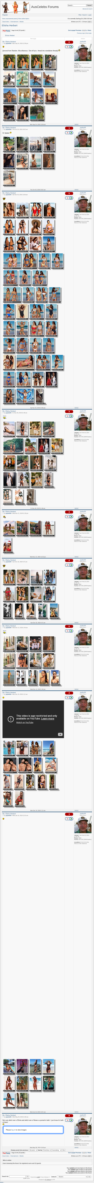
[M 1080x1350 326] (22, 150)
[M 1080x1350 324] (35, 534)
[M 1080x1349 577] (9, 667)
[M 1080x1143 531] (10, 771)
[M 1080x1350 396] (9, 435)
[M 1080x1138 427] (10, 102)
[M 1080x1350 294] (22, 233)
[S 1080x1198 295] (9, 486)
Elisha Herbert (9, 25)
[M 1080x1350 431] (37, 102)
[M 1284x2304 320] (48, 486)
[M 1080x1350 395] (9, 233)
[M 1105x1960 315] (37, 771)
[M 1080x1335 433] (24, 102)
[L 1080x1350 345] (22, 469)
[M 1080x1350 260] (57, 267)
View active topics (23, 18)
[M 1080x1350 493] (50, 68)
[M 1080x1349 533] (48, 167)
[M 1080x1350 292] (9, 600)
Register (5, 15)
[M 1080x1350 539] (35, 167)
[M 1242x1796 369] (44, 684)
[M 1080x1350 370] (49, 85)
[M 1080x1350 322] (44, 452)
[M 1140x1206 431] (25, 771)
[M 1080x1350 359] (23, 486)
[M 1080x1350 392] (9, 119)
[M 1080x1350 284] (37, 486)
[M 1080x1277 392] (23, 68)
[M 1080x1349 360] (9, 184)
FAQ (80, 15)
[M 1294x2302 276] (7, 551)
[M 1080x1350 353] (35, 1072)
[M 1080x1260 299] (23, 583)
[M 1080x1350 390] (22, 167)
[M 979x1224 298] (44, 267)
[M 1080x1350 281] (9, 334)
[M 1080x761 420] (13, 452)
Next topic (89, 33)
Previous (78, 30)
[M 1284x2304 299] (19, 503)
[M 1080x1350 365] (49, 600)
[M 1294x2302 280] (19, 617)
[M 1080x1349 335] (35, 1089)
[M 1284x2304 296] (30, 503)
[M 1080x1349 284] (9, 167)
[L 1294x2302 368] (7, 617)
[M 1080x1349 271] (22, 250)
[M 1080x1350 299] (55, 301)
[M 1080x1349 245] (9, 368)
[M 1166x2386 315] (39, 402)
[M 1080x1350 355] (9, 1072)
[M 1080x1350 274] (9, 351)
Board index (6, 21)
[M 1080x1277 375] (37, 68)
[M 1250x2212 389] (55, 684)
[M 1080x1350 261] (22, 351)
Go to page (71, 30)
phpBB (38, 1177)
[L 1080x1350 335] (48, 435)
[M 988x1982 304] (7, 788)
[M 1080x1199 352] (36, 469)
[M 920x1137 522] (48, 650)
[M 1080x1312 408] (22, 85)
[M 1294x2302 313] (30, 617)
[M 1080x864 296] (12, 301)
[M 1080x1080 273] (10, 284)
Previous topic (81, 33)
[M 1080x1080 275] (36, 318)
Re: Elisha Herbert (9, 42)
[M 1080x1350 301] (35, 250)
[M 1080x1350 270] (48, 233)
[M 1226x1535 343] (51, 771)
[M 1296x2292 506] (20, 684)
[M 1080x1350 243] (57, 368)
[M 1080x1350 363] (9, 402)
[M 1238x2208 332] (7, 805)
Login (89, 15)
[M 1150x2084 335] (41, 788)
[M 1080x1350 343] (36, 216)
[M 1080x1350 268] (28, 301)
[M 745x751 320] (37, 119)
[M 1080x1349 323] (49, 150)
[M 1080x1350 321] (9, 250)
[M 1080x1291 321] (49, 250)
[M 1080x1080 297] (29, 267)
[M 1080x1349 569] (35, 667)
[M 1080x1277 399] (9, 68)
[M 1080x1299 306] (9, 469)
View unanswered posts (9, 18)
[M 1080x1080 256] (43, 368)
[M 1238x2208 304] (19, 805)
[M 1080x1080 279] (23, 385)
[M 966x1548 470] (32, 684)
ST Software (48, 1179)
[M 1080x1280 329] (35, 150)
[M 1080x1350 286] (9, 216)
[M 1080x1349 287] (51, 318)
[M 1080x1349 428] (9, 684)
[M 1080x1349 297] (48, 1072)
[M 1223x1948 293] (18, 788)
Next (89, 30)
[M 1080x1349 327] (36, 600)
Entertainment (14, 21)
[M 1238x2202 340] (30, 788)
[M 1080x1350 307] (22, 1089)
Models (22, 21)
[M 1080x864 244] (25, 368)
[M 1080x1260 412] (51, 102)
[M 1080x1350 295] (49, 216)
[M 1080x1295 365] (9, 583)
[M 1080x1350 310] (35, 435)
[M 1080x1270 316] (22, 216)
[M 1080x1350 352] (35, 85)
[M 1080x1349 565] (48, 667)
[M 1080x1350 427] (30, 452)
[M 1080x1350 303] (51, 385)
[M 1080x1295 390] (22, 600)
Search (84, 15)
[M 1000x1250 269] (22, 334)
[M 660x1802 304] (52, 788)
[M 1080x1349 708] (9, 650)
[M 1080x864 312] (25, 402)
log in (13, 1130)
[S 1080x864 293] (12, 267)
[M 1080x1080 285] (39, 284)
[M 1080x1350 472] (35, 650)
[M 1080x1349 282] (36, 583)
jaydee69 (8, 43)
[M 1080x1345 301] (49, 583)
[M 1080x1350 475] (22, 667)
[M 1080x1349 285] (57, 452)
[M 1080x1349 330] (9, 1089)
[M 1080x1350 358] (9, 150)
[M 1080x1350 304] (9, 754)
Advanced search (87, 9)
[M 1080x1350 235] (48, 351)
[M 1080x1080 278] (36, 334)
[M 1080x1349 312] (50, 469)
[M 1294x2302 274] (42, 617)
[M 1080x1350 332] (48, 754)
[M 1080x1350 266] (9, 318)
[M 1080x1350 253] (41, 301)
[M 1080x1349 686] (22, 650)
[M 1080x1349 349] (9, 1106)
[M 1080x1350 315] (9, 534)
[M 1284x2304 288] (7, 503)
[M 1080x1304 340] (22, 119)
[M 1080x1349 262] (22, 754)
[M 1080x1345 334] (22, 1072)
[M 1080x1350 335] (9, 85)
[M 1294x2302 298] (54, 617)
